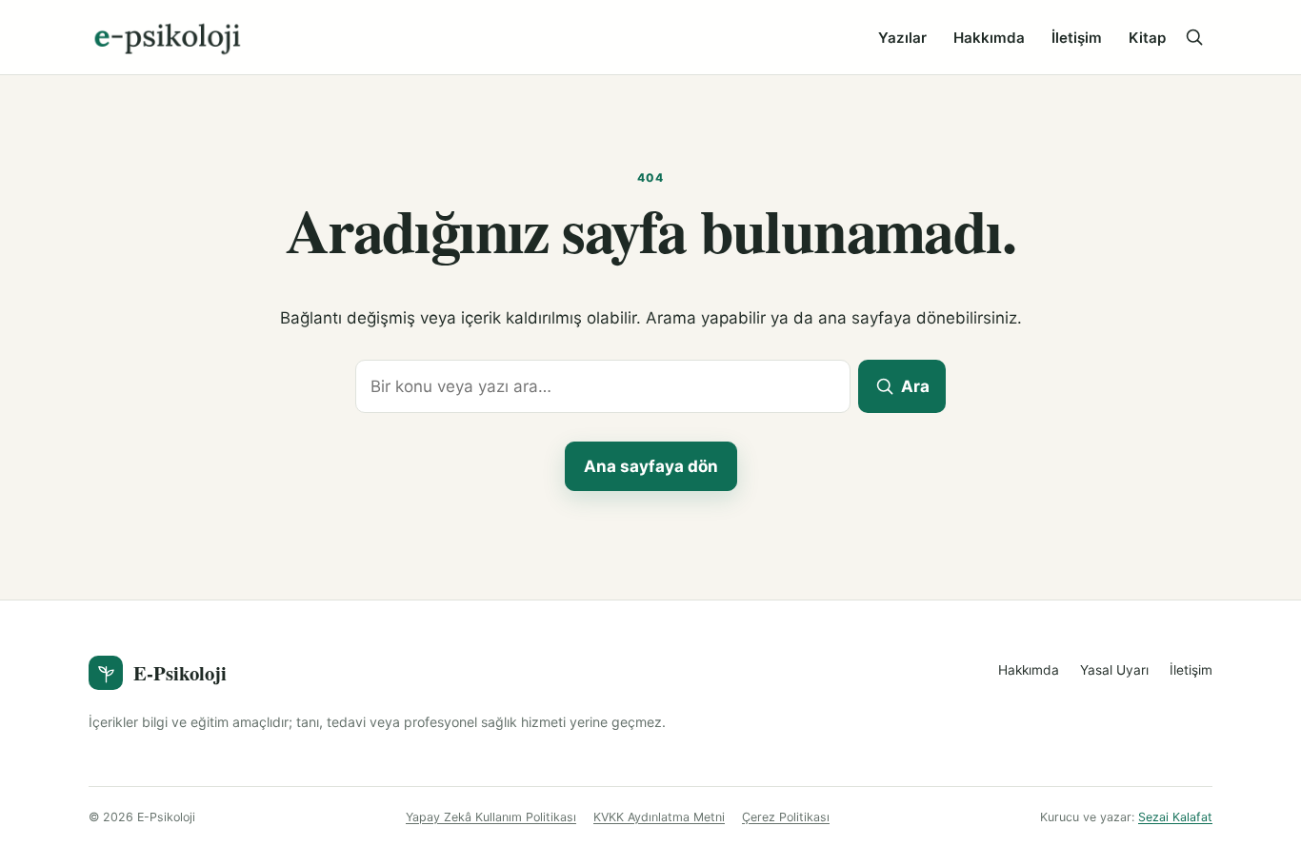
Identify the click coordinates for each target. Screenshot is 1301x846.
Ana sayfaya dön (651, 466)
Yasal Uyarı (1114, 670)
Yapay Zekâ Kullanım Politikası (491, 817)
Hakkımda (989, 38)
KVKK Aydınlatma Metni (659, 817)
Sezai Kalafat (1175, 817)
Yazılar (902, 38)
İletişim (1076, 38)
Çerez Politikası (786, 817)
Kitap (1147, 38)
